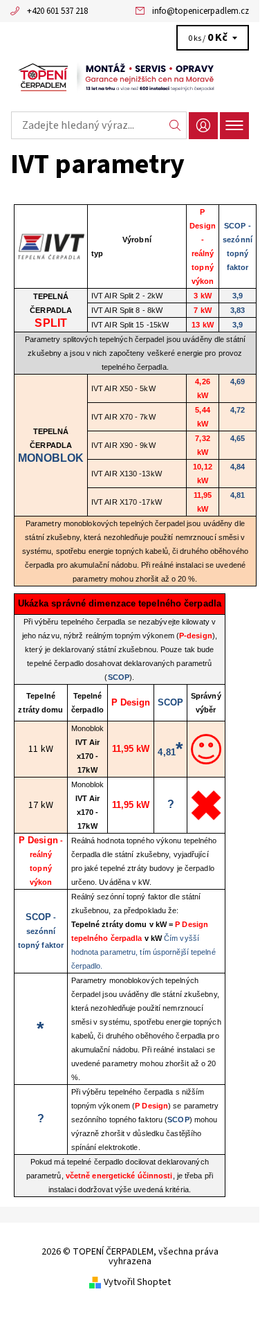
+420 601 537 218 (57, 11)
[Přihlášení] (203, 125)
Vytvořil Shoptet (137, 1282)
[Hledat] (175, 125)
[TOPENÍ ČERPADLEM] (129, 78)
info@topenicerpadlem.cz (200, 11)
